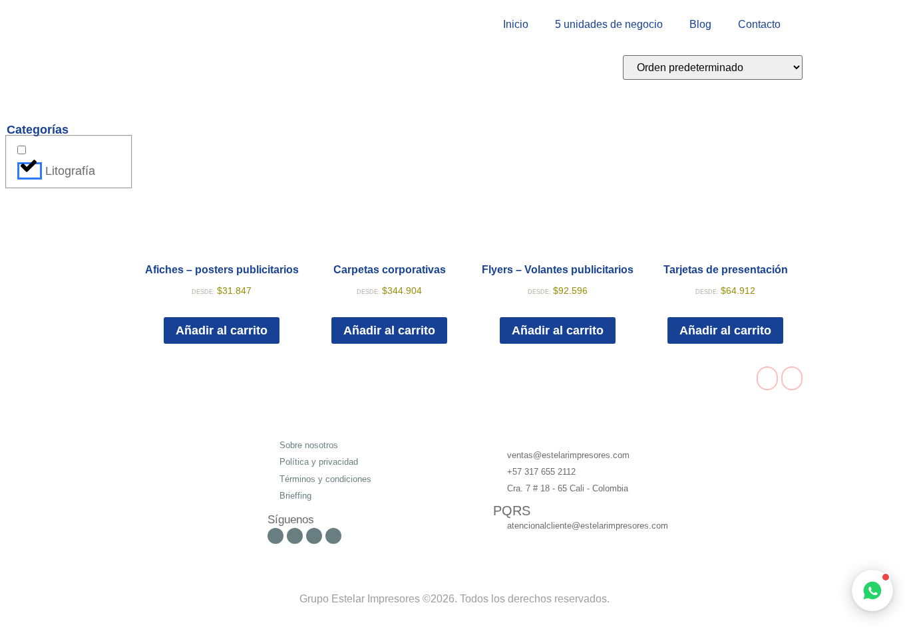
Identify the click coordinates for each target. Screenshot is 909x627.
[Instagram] (295, 536)
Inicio (515, 24)
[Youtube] (314, 536)
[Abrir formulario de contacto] (872, 590)
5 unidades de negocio (609, 24)
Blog (700, 24)
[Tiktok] (333, 536)
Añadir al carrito (222, 330)
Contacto (759, 24)
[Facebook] (275, 536)
